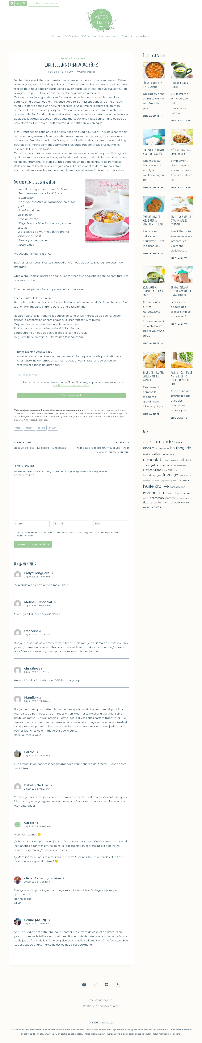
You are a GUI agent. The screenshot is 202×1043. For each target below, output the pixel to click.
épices (156, 507)
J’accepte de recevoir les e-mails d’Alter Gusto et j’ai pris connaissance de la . (72, 384)
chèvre (165, 460)
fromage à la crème (151, 481)
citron (185, 459)
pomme (170, 497)
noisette (159, 492)
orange (186, 493)
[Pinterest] (24, 3)
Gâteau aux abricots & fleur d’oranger (153, 85)
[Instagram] (18, 3)
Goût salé (71, 36)
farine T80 (167, 470)
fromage (170, 475)
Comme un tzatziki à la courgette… (181, 85)
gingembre (165, 481)
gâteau (183, 480)
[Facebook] (11, 3)
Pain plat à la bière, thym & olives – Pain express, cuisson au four (102, 447)
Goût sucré (88, 36)
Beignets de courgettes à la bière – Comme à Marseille (153, 376)
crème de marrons (178, 466)
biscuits (148, 448)
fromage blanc (185, 475)
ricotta (147, 502)
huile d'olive (156, 486)
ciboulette (174, 460)
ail (151, 442)
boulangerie (180, 448)
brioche (146, 454)
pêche (41, 427)
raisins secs (183, 498)
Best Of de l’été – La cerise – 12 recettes (40, 445)
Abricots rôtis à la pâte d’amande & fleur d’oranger (181, 220)
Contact (127, 36)
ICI (107, 413)
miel (146, 493)
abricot (145, 442)
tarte (157, 502)
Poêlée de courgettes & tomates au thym (181, 152)
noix (170, 493)
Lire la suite (153, 116)
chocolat (152, 459)
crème (29, 427)
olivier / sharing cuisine (42, 878)
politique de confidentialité (71, 385)
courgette (151, 465)
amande (164, 441)
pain (145, 498)
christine (31, 668)
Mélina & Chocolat (38, 602)
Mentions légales (101, 1000)
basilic (178, 442)
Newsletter (143, 36)
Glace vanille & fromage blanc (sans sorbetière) (153, 152)
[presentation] (154, 70)
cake (18, 427)
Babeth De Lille (36, 785)
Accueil (56, 36)
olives (177, 493)
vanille (185, 502)
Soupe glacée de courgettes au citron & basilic (153, 291)
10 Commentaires (86, 71)
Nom (19, 523)
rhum (52, 427)
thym (165, 502)
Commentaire (24, 475)
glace (173, 481)
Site (97, 523)
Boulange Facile (162, 448)
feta (175, 470)
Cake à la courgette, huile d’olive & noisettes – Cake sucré (153, 220)
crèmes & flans (152, 469)
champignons (167, 454)
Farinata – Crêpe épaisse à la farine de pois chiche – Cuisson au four (181, 378)
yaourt (147, 507)
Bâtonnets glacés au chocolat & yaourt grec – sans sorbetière (181, 291)
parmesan (157, 498)
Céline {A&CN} (35, 920)
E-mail (60, 523)
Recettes (79, 58)
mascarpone (177, 487)
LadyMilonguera (36, 573)
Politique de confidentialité (101, 1006)
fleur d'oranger (152, 475)
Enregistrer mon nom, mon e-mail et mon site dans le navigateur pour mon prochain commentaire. (67, 534)
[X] (118, 984)
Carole (29, 752)
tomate (175, 502)
